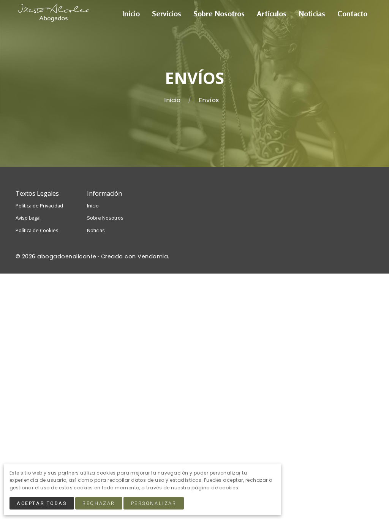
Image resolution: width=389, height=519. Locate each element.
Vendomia (153, 256)
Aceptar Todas (41, 503)
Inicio (173, 100)
